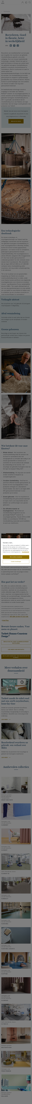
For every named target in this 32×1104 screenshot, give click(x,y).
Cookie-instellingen (16, 561)
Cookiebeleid (25, 552)
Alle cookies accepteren (16, 556)
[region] (16, 552)
